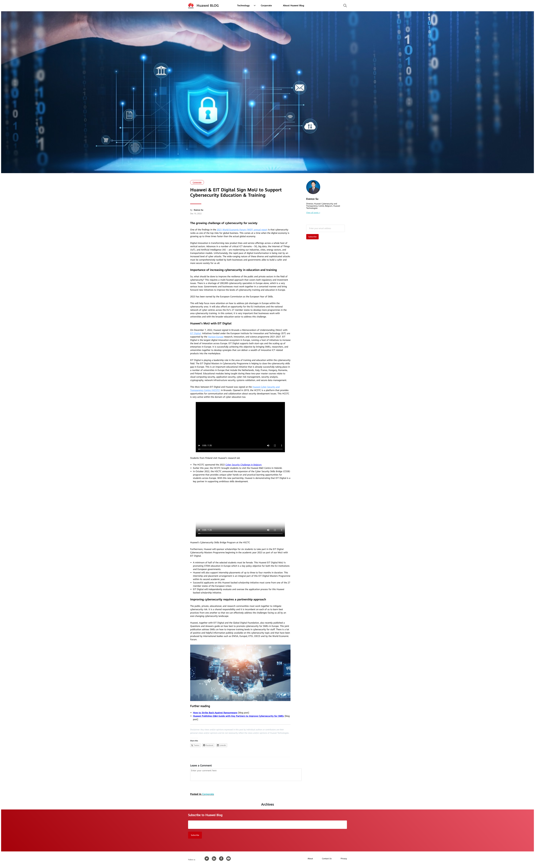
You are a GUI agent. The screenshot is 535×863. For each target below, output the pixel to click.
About (310, 858)
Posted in (202, 794)
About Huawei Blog (293, 5)
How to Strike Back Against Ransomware (215, 712)
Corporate (266, 5)
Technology (243, 5)
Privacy (344, 858)
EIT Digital (195, 333)
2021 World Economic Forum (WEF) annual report (242, 229)
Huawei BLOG (208, 6)
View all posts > (313, 212)
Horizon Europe (215, 336)
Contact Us (327, 858)
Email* (325, 228)
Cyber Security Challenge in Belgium (243, 464)
